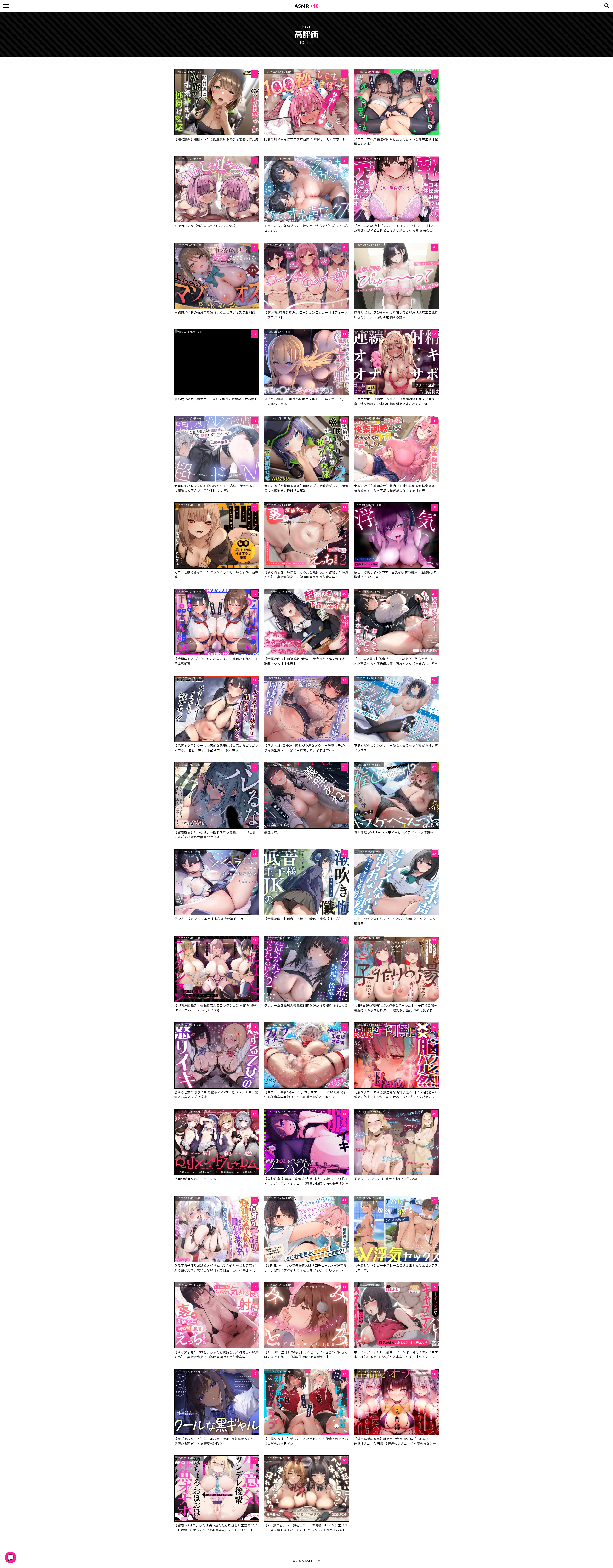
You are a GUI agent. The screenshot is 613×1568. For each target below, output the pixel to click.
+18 (306, 6)
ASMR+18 (312, 1561)
